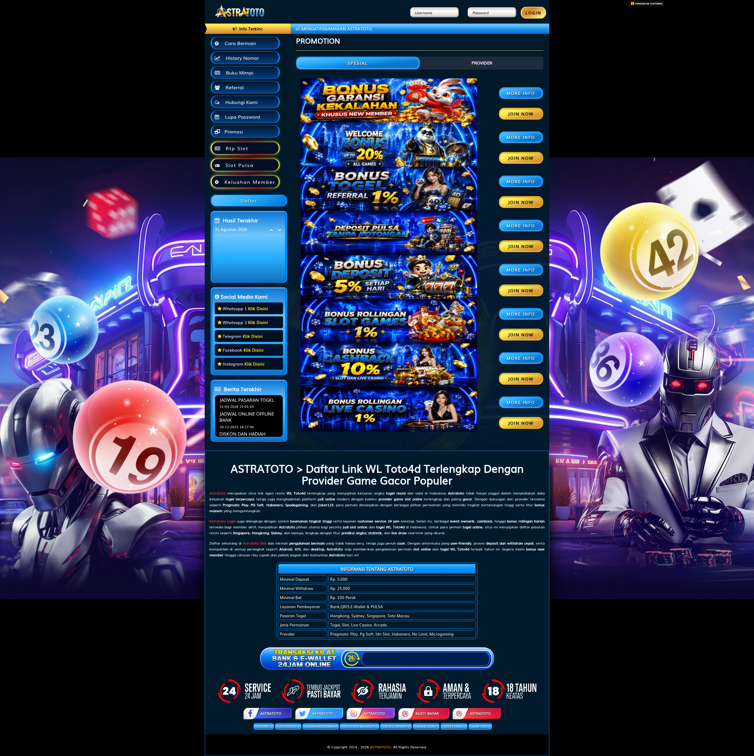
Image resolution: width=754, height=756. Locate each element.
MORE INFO (521, 93)
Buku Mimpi (238, 72)
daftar (480, 726)
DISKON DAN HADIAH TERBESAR (242, 436)
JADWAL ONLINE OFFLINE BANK (246, 416)
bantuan (426, 726)
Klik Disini (258, 308)
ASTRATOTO (271, 713)
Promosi (233, 131)
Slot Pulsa (238, 164)
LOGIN (533, 13)
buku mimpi (396, 726)
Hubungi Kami (240, 101)
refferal (454, 726)
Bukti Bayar (427, 713)
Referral (233, 87)
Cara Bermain (239, 43)
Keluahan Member (248, 181)
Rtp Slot (236, 148)
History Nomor (241, 57)
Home (263, 726)
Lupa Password (241, 116)
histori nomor (359, 726)
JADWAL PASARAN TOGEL (246, 399)
